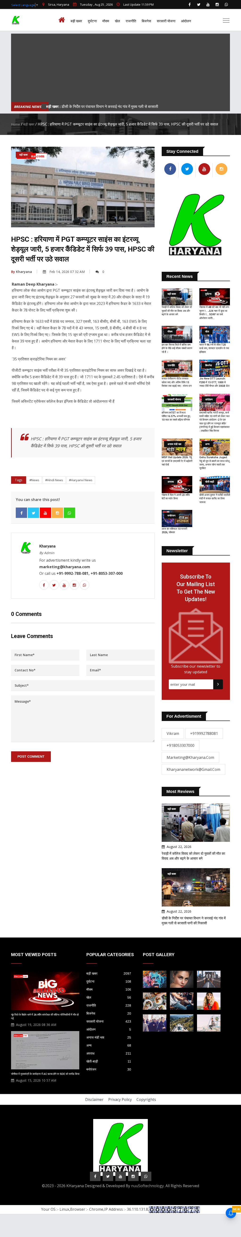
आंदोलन (186, 21)
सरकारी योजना (166, 21)
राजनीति (131, 21)
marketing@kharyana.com (190, 757)
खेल (117, 21)
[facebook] (189, 4)
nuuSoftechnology (147, 1185)
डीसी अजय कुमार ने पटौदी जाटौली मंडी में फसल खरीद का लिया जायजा (214, 498)
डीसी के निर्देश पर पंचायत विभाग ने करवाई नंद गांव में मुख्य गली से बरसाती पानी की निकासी (113, 106)
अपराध (108, 1053)
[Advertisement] (120, 66)
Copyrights (146, 1099)
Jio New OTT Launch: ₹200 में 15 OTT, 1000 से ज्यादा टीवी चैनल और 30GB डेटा (214, 382)
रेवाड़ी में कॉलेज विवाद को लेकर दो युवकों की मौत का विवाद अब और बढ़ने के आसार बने (177, 311)
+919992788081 (204, 733)
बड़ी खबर (76, 21)
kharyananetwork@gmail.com (193, 769)
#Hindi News (54, 480)
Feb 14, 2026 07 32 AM (67, 271)
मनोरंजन (108, 1069)
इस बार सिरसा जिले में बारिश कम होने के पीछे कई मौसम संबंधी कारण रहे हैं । (177, 348)
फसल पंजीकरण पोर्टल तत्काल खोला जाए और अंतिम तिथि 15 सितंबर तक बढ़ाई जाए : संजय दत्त (177, 382)
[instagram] (217, 4)
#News (34, 480)
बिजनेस (146, 21)
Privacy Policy (120, 1099)
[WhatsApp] (226, 4)
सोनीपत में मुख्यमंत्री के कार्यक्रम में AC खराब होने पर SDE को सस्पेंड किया (45, 1073)
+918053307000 (180, 745)
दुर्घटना (92, 21)
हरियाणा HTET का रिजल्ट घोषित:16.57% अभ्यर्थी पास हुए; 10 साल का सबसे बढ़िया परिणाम (176, 416)
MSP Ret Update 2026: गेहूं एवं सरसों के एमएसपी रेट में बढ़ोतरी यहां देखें (177, 461)
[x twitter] (198, 4)
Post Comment (30, 756)
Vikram (173, 733)
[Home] (62, 20)
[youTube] (208, 4)
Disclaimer (94, 1099)
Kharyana (21, 271)
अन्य (108, 1045)
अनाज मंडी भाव (108, 1037)
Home (15, 124)
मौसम (105, 21)
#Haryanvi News (80, 480)
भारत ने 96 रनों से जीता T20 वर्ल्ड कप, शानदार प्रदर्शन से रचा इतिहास (214, 348)
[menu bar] (226, 20)
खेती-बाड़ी (108, 1061)
